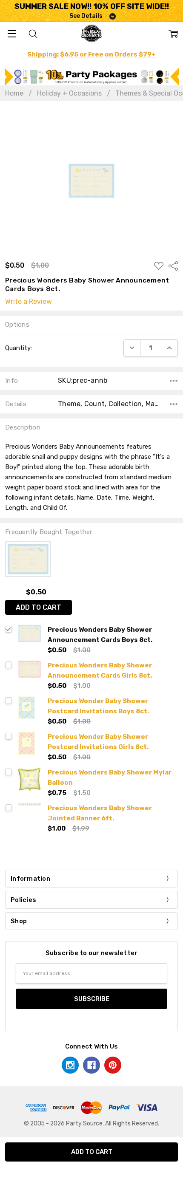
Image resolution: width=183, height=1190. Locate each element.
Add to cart (38, 607)
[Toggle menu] (11, 33)
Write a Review (28, 301)
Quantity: (18, 348)
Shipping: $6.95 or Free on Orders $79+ (91, 54)
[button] (92, 76)
